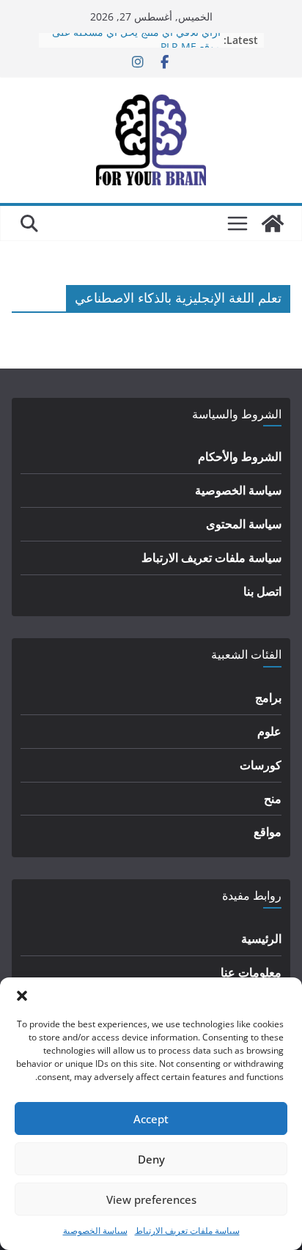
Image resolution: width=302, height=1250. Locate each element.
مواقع (267, 832)
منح (272, 799)
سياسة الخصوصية (95, 1230)
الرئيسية (261, 939)
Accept (151, 1119)
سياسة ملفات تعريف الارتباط (187, 1230)
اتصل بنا (262, 591)
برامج (268, 697)
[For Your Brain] (272, 223)
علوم (269, 731)
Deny (151, 1159)
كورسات (260, 765)
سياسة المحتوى (243, 524)
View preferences (151, 1199)
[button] (22, 995)
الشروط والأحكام (239, 456)
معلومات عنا (251, 972)
